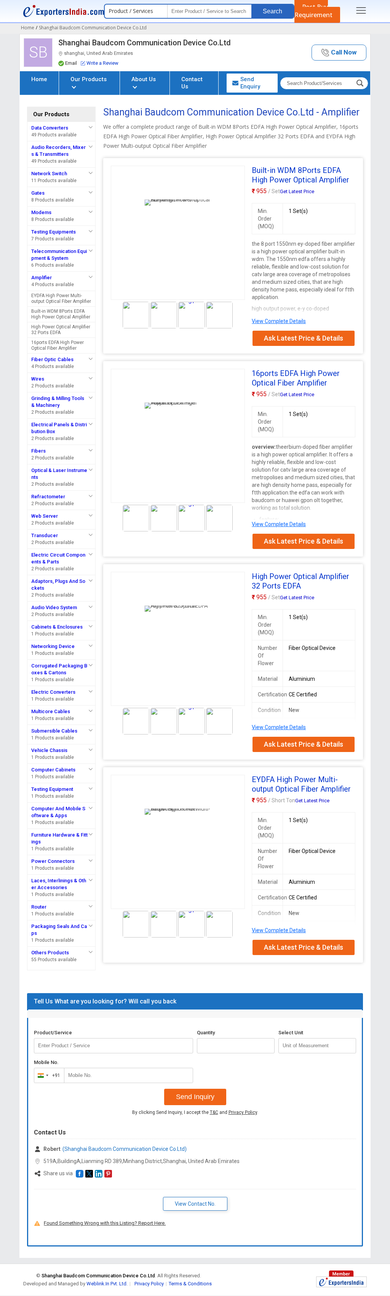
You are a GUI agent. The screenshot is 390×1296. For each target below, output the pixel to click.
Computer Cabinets (53, 770)
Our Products (88, 79)
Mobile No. (46, 1062)
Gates (38, 193)
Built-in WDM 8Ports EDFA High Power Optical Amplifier (60, 314)
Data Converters (49, 128)
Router (38, 907)
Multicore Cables (50, 711)
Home (39, 79)
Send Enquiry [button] (250, 83)
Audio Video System (54, 607)
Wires (37, 379)
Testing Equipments (53, 232)
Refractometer (48, 496)
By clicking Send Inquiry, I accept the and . (195, 1112)
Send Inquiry (195, 1097)
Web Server (44, 516)
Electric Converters (53, 692)
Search (272, 11)
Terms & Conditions (190, 1283)
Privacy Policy (243, 1112)
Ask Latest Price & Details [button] (303, 338)
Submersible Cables (54, 731)
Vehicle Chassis (49, 750)
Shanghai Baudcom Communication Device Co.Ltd (144, 42)
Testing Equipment (52, 789)
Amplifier (41, 277)
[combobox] (47, 1075)
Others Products (50, 952)
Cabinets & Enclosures (57, 627)
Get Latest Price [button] (297, 191)
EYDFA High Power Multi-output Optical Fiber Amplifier (61, 298)
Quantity (206, 1032)
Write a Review (102, 63)
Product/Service (53, 1032)
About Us (143, 79)
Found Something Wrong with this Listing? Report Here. (105, 1223)
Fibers (38, 451)
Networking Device (53, 646)
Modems (41, 212)
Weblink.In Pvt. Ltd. (107, 1283)
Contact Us (192, 83)
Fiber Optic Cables (52, 359)
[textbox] (317, 1045)
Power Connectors (53, 861)
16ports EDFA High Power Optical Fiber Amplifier (57, 345)
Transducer (44, 535)
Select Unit (290, 1032)
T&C (214, 1112)
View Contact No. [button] (195, 1204)
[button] (339, 53)
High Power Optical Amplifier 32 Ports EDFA (60, 329)
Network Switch (49, 173)
